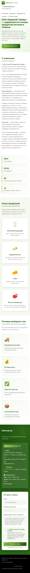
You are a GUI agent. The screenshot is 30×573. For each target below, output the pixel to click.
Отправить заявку (15, 544)
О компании (5, 13)
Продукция (12, 13)
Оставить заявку (13, 16)
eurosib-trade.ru (18, 566)
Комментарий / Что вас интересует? (14, 514)
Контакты (4, 16)
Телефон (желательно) (10, 506)
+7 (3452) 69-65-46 (8, 6)
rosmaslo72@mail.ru (6, 8)
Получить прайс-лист (11, 46)
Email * (5, 499)
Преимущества (21, 13)
